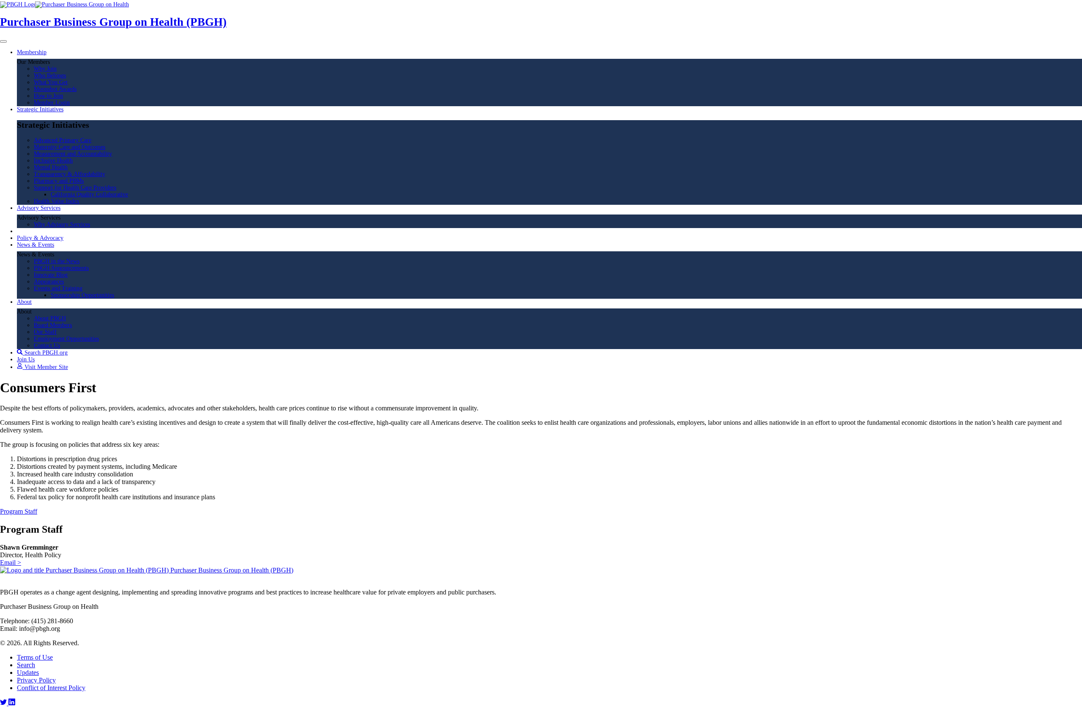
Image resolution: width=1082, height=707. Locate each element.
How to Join (48, 96)
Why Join (45, 69)
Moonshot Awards (55, 89)
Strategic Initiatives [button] (40, 109)
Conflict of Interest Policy (51, 687)
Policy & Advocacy (40, 238)
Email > (10, 562)
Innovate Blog (51, 275)
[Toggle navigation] (3, 41)
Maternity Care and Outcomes (69, 147)
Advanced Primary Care (62, 140)
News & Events (35, 245)
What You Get (51, 82)
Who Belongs (50, 75)
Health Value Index (56, 201)
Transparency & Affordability (69, 174)
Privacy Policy (36, 680)
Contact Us (47, 345)
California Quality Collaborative (89, 194)
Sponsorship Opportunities (82, 295)
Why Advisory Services (62, 224)
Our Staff (45, 332)
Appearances (49, 281)
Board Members (53, 325)
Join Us (26, 359)
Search (26, 664)
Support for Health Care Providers (75, 187)
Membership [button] (31, 52)
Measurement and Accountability (73, 154)
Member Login (52, 102)
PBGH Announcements (61, 268)
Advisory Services (38, 208)
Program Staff (18, 511)
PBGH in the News (56, 261)
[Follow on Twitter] (4, 703)
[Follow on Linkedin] (11, 703)
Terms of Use (35, 657)
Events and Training (58, 288)
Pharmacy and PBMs (59, 181)
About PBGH (50, 318)
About (24, 302)
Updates (28, 672)
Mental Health (51, 167)
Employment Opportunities (66, 339)
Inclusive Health (53, 160)
